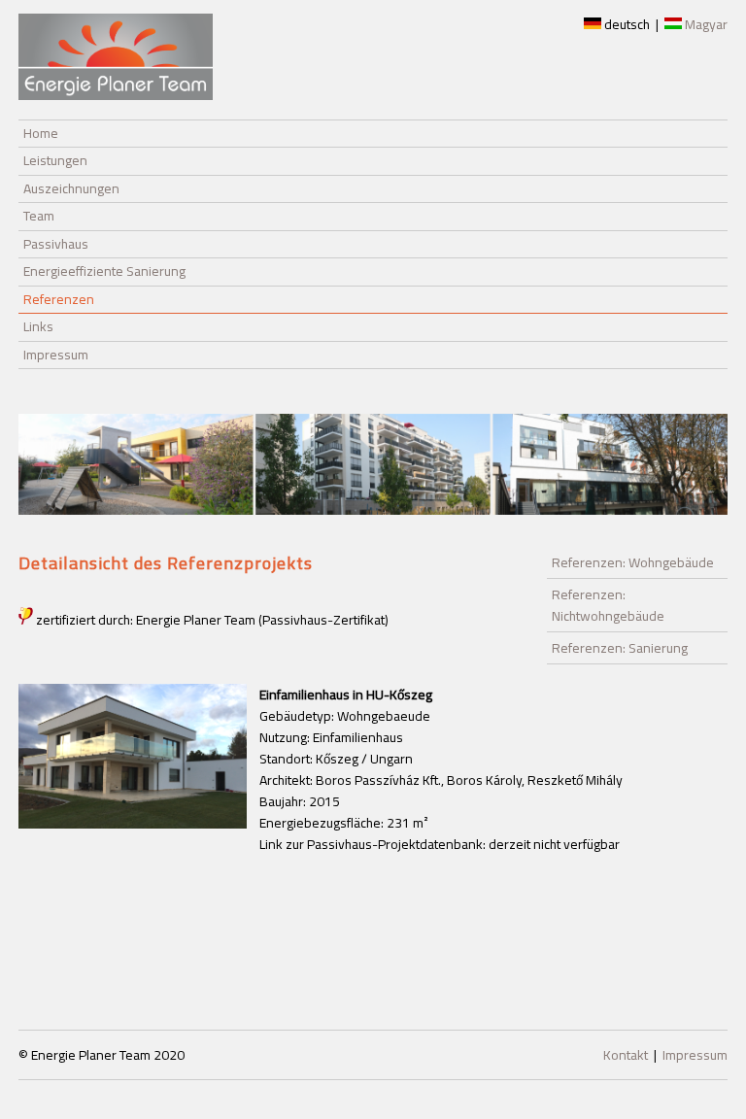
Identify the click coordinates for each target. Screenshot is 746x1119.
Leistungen (55, 160)
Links (38, 326)
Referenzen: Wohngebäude (633, 562)
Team (38, 215)
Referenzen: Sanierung (620, 648)
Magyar (705, 24)
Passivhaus (55, 243)
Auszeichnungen (71, 188)
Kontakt (625, 1055)
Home (40, 133)
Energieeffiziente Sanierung (104, 271)
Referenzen (58, 299)
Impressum (55, 354)
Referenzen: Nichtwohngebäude (608, 605)
